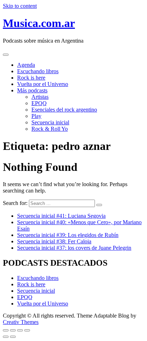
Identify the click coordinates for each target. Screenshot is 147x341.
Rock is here (31, 78)
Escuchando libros (38, 71)
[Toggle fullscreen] (20, 330)
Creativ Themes (21, 322)
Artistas (40, 97)
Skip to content (20, 6)
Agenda (26, 65)
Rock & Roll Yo (49, 129)
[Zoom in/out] (27, 330)
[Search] (99, 205)
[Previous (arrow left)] (6, 337)
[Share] (13, 330)
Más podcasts (32, 90)
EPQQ (39, 103)
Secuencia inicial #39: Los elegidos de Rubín (67, 235)
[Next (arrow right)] (13, 337)
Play (36, 116)
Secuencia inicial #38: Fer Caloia (54, 241)
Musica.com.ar (39, 23)
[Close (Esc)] (6, 330)
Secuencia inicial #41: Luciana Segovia (61, 216)
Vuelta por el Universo (42, 84)
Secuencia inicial (50, 122)
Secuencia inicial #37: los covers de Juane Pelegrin (74, 248)
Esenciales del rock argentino (64, 110)
